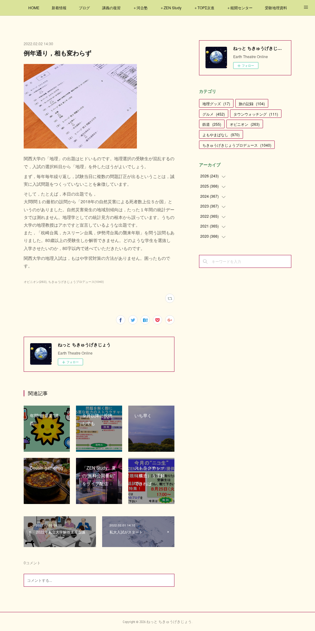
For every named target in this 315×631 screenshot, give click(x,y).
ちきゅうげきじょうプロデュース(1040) (76, 282)
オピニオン (245, 124)
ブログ (84, 7)
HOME (33, 7)
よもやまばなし (221, 134)
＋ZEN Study (170, 7)
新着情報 (59, 7)
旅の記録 (252, 103)
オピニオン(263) (35, 282)
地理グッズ (216, 103)
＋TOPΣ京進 (204, 7)
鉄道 (211, 124)
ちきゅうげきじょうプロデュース (236, 145)
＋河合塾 (140, 7)
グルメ (213, 114)
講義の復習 (111, 7)
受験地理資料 (276, 7)
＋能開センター (240, 7)
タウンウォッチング (255, 114)
